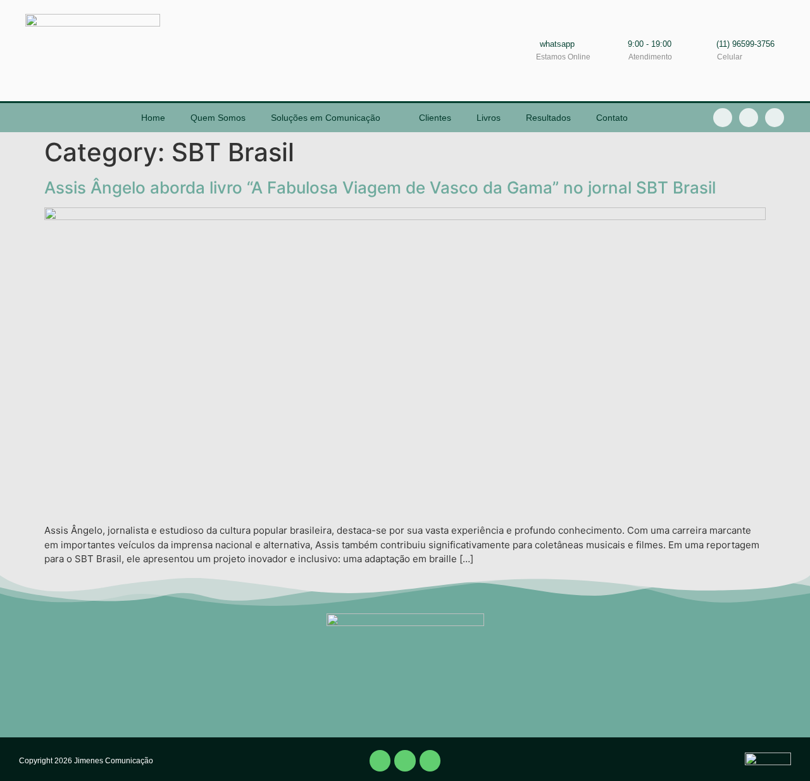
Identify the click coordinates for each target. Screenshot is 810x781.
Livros (489, 118)
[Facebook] (380, 761)
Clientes (435, 118)
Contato (612, 118)
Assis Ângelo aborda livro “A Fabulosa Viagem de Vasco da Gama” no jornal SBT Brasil (380, 187)
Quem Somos (218, 118)
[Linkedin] (748, 117)
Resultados (548, 118)
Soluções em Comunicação (325, 118)
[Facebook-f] (722, 117)
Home (153, 118)
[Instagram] (774, 117)
